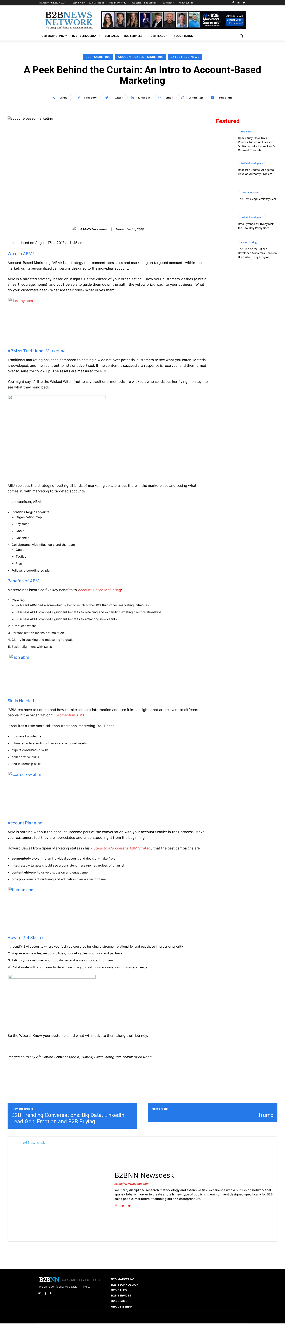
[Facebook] (233, 3)
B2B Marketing (98, 56)
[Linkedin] (238, 3)
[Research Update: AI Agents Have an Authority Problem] (225, 168)
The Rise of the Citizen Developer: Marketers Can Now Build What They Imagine (257, 253)
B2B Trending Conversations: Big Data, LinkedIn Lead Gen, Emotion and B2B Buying (67, 1118)
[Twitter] (244, 3)
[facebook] (115, 1205)
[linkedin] (122, 1205)
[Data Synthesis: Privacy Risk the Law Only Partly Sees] (225, 222)
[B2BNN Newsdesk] (76, 229)
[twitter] (129, 1205)
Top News (246, 131)
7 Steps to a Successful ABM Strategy (121, 848)
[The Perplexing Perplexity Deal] (225, 195)
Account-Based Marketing (140, 56)
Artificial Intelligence (252, 163)
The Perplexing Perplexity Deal (257, 199)
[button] (241, 36)
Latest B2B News (185, 56)
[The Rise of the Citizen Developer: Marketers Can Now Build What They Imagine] (225, 250)
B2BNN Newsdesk (93, 229)
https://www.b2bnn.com (131, 1184)
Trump (266, 1115)
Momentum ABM (70, 715)
